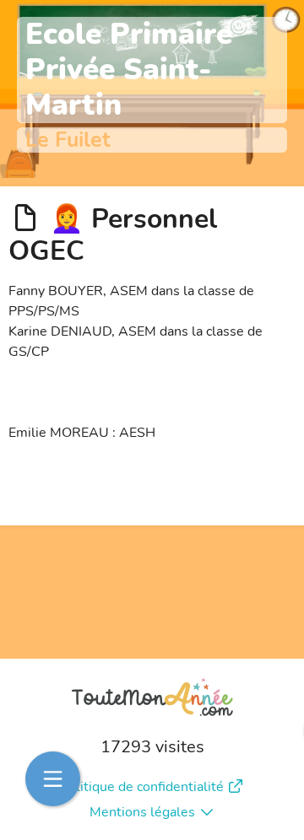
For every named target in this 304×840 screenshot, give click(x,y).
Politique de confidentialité (142, 787)
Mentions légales (142, 812)
